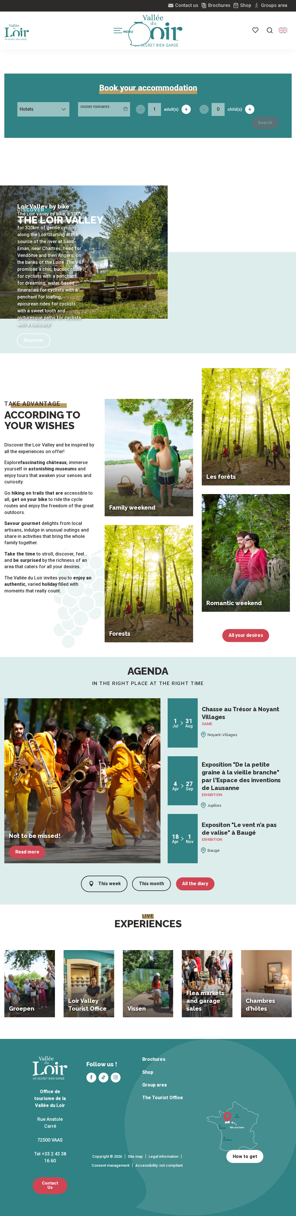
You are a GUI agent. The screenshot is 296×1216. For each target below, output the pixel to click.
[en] (283, 30)
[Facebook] (91, 1077)
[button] (269, 30)
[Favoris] (256, 30)
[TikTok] (103, 1077)
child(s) (234, 109)
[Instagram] (116, 1077)
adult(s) (171, 109)
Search (265, 122)
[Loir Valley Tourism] (158, 30)
